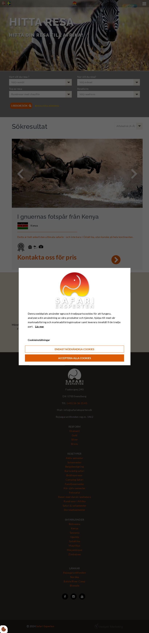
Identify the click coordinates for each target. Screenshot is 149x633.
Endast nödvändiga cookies (74, 349)
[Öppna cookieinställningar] (4, 629)
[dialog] (74, 316)
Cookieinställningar (39, 339)
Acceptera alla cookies (74, 358)
